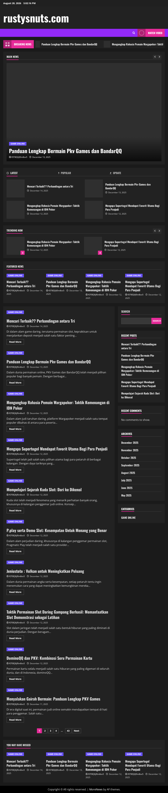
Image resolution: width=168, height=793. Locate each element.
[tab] (32, 173)
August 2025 (128, 473)
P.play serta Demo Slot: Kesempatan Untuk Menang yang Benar (57, 530)
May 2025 (126, 495)
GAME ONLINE (18, 143)
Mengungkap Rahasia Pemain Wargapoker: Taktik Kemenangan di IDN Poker (16, 210)
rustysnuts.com (36, 17)
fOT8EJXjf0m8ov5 (19, 157)
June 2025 (126, 488)
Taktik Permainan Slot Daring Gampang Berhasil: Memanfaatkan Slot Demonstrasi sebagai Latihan (57, 614)
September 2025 (130, 465)
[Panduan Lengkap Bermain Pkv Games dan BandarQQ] (84, 112)
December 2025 (129, 443)
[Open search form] (134, 33)
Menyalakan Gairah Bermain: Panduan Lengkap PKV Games (53, 699)
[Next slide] (159, 57)
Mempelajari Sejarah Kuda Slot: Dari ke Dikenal (44, 489)
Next (76, 730)
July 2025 (126, 480)
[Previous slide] (155, 57)
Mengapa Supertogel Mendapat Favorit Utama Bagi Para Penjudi (94, 210)
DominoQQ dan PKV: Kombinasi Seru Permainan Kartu (49, 658)
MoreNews (96, 789)
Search (125, 311)
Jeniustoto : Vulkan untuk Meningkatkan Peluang (45, 571)
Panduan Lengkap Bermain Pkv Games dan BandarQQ (60, 44)
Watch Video (155, 33)
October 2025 (128, 458)
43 (68, 730)
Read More (16, 342)
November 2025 (129, 450)
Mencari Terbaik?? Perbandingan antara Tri (16, 188)
